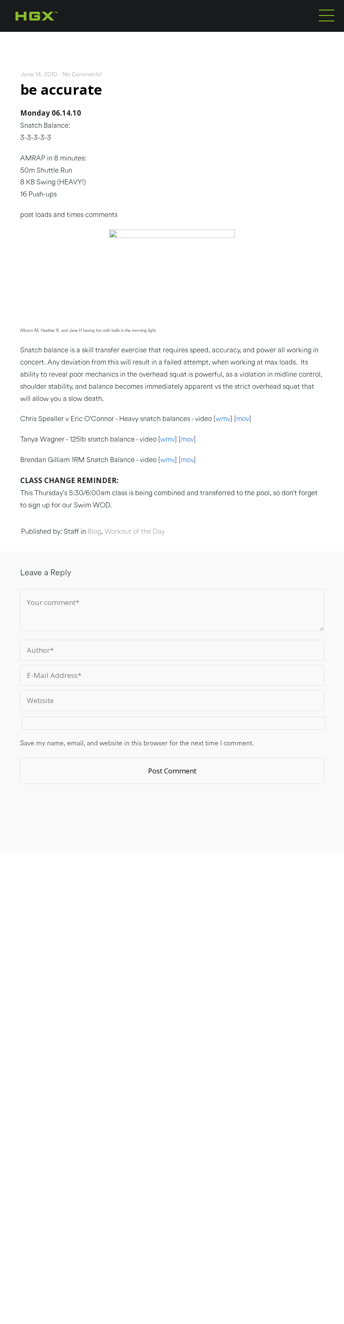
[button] (326, 15)
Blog (94, 531)
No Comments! (82, 75)
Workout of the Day (134, 531)
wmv (223, 418)
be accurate (61, 89)
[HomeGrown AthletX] (52, 30)
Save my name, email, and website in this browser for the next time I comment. (137, 743)
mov (242, 418)
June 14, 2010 (39, 75)
